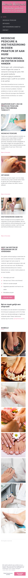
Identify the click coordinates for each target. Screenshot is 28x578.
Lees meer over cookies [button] (9, 570)
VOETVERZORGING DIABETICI (11, 27)
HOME (4, 17)
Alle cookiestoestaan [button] (20, 574)
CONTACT (5, 30)
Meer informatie (5, 152)
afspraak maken (7, 297)
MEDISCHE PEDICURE (9, 20)
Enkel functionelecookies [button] (8, 574)
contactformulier (18, 318)
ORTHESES (6, 23)
